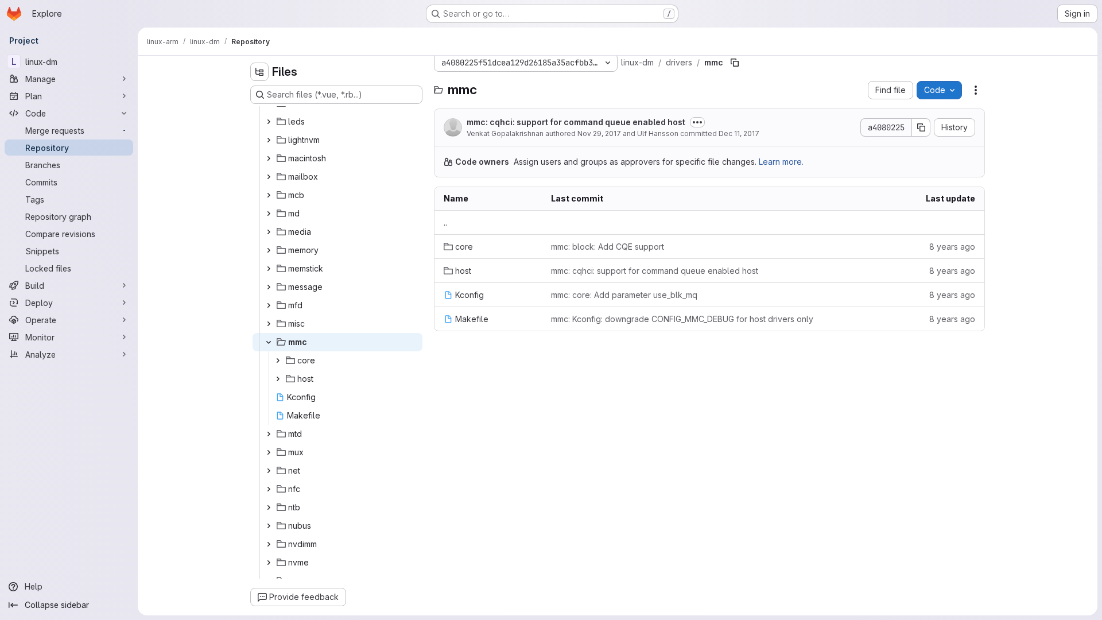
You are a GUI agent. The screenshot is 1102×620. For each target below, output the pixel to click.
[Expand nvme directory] (269, 562)
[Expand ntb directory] (269, 507)
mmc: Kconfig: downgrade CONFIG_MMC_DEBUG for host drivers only (682, 319)
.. (445, 222)
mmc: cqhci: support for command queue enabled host (576, 122)
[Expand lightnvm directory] (269, 140)
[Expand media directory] (269, 232)
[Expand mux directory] (269, 452)
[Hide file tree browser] (259, 72)
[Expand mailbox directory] (269, 177)
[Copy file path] (734, 62)
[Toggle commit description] (697, 122)
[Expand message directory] (269, 287)
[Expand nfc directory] (269, 489)
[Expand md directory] (269, 213)
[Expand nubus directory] (269, 526)
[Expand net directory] (269, 471)
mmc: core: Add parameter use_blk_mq (624, 295)
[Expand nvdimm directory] (269, 544)
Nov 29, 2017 (599, 133)
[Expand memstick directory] (269, 269)
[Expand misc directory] (269, 324)
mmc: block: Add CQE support (607, 246)
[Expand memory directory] (269, 250)
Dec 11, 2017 (739, 133)
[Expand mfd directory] (269, 305)
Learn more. (781, 161)
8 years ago (952, 246)
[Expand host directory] (278, 379)
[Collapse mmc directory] (269, 342)
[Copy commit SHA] (921, 127)
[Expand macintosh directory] (269, 158)
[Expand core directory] (278, 360)
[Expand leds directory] (269, 122)
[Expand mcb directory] (269, 195)
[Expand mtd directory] (269, 434)
